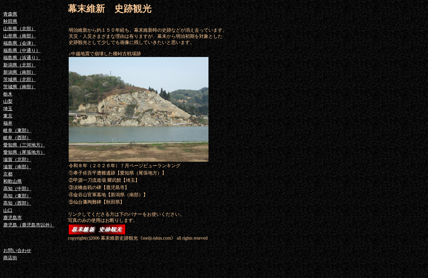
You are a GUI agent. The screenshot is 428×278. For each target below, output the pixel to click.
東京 (8, 115)
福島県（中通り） (21, 50)
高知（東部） (17, 195)
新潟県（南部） (19, 72)
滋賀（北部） (17, 159)
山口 (8, 210)
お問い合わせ (17, 250)
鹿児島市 (12, 217)
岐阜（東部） (17, 130)
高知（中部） (17, 188)
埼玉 (8, 108)
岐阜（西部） (17, 137)
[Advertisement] (265, 109)
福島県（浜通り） (21, 57)
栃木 (8, 94)
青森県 (10, 14)
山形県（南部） (19, 35)
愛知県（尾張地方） (24, 152)
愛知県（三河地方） (24, 144)
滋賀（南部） (17, 166)
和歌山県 (12, 181)
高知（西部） (17, 203)
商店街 (10, 257)
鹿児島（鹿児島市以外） (28, 224)
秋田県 (10, 21)
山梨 (8, 101)
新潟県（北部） (19, 65)
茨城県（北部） (19, 79)
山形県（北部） (19, 28)
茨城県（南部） (19, 86)
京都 (8, 174)
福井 (8, 123)
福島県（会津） (19, 43)
